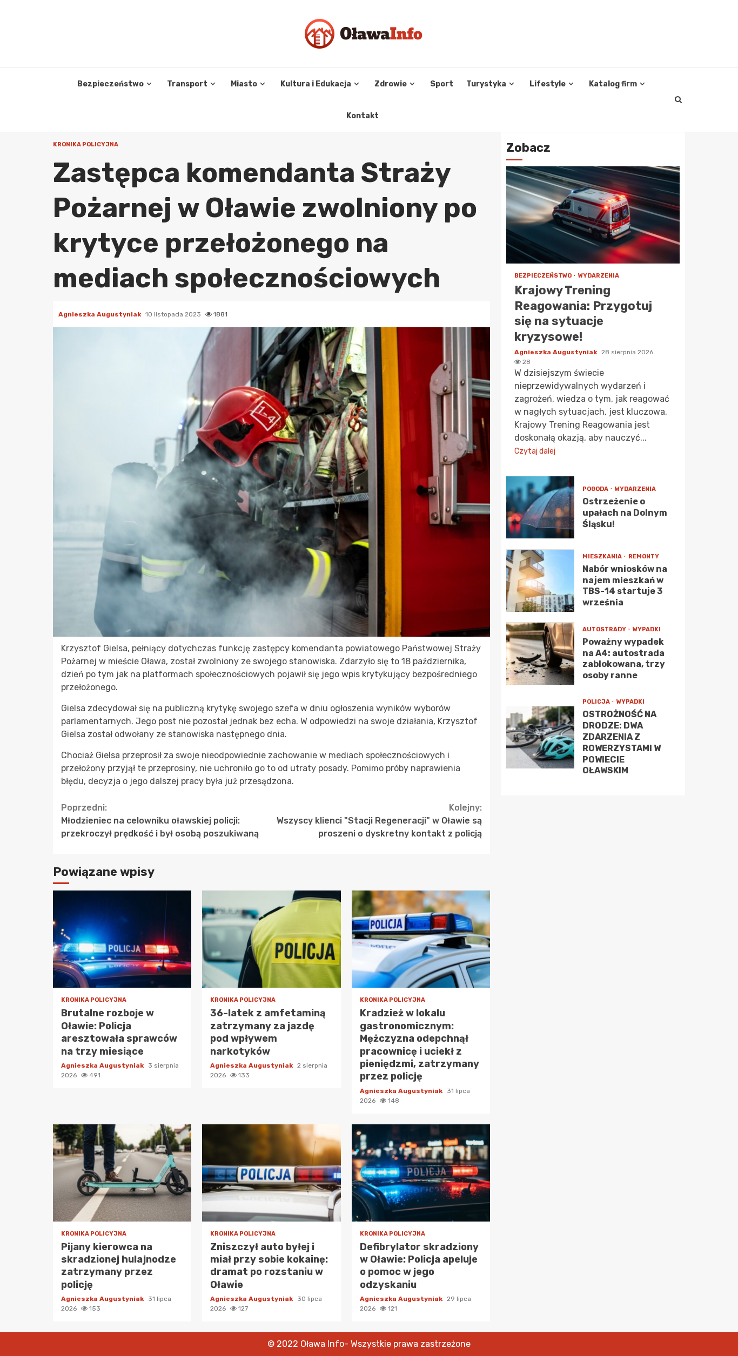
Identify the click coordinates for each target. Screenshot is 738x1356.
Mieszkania (602, 556)
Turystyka (486, 84)
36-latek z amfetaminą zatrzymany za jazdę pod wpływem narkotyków (271, 939)
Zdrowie (390, 84)
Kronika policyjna (85, 144)
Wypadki (647, 629)
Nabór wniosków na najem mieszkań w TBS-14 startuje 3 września (540, 581)
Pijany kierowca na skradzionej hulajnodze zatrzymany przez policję (122, 1173)
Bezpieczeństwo (110, 84)
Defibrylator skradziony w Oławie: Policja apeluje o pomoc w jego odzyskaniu (421, 1173)
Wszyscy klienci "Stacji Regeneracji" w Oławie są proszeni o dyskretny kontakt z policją (379, 820)
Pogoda (595, 490)
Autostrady (604, 629)
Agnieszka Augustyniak (100, 314)
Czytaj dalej (534, 451)
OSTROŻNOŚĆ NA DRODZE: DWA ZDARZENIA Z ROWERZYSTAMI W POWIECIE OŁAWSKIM (540, 737)
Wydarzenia (598, 276)
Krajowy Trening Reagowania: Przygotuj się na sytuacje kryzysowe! (593, 215)
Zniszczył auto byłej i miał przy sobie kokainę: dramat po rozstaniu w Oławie (271, 1173)
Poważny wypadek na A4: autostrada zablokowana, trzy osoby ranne (540, 654)
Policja (596, 702)
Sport (441, 84)
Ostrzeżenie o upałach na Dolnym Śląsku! (540, 508)
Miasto (244, 84)
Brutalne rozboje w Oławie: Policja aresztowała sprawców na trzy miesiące (122, 939)
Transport (187, 84)
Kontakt (362, 115)
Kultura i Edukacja (315, 84)
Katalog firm (613, 84)
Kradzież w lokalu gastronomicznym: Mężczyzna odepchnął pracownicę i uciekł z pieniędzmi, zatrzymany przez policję (421, 939)
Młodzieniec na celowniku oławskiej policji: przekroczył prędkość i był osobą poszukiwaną (160, 820)
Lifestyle (547, 84)
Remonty (643, 556)
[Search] (678, 100)
